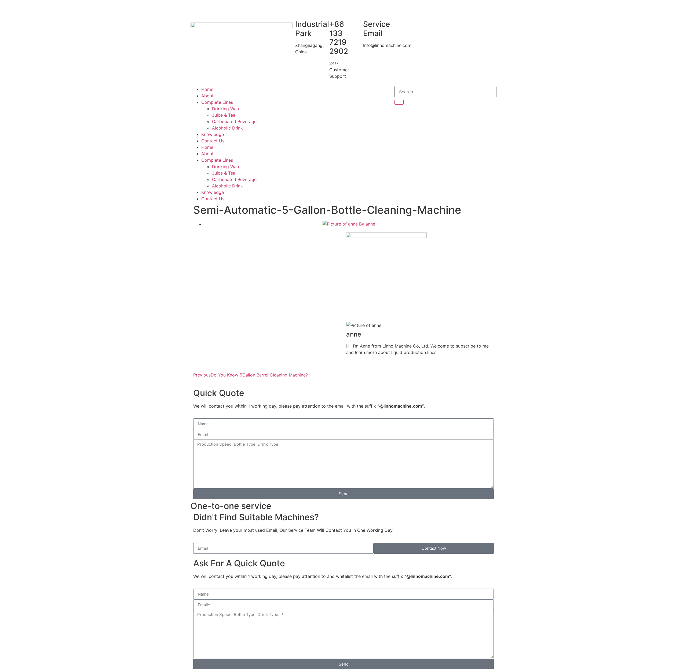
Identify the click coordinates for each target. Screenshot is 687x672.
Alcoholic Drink (227, 128)
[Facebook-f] (299, 92)
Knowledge (212, 134)
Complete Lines (217, 102)
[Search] (399, 102)
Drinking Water (227, 108)
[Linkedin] (328, 92)
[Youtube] (314, 92)
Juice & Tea (223, 115)
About (207, 95)
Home (207, 89)
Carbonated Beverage (234, 121)
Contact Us (212, 140)
